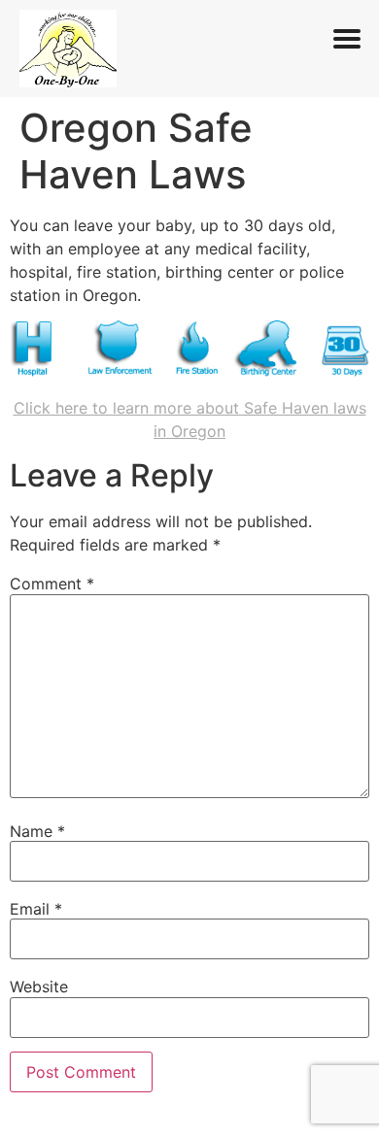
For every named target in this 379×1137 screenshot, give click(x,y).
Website (39, 986)
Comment (52, 583)
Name (37, 831)
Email (36, 909)
